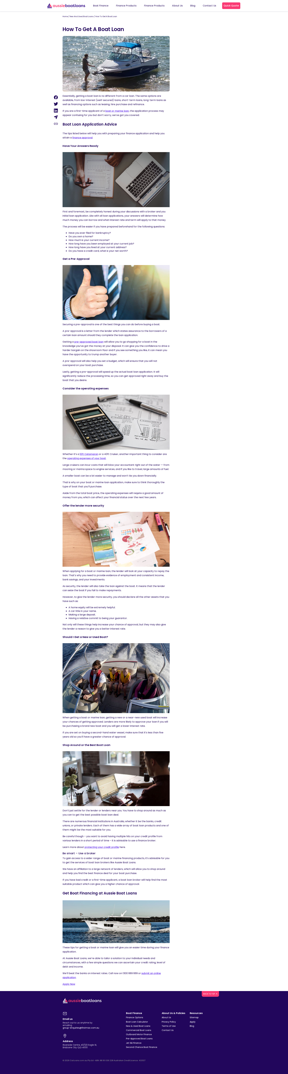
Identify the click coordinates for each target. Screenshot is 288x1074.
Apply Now (69, 984)
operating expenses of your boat (86, 458)
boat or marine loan (117, 111)
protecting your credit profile (101, 847)
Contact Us (168, 1030)
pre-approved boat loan (89, 342)
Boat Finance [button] (100, 5)
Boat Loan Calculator (137, 1021)
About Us (166, 1017)
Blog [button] (192, 5)
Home (65, 16)
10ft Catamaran (89, 454)
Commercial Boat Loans (138, 1030)
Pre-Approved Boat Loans (139, 1038)
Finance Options (134, 1017)
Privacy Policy (169, 1021)
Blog (192, 1026)
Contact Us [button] (209, 5)
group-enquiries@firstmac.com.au (81, 1027)
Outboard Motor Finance (139, 1034)
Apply (192, 1021)
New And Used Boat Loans (82, 16)
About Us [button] (177, 5)
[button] (231, 5)
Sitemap (194, 1017)
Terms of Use (169, 1026)
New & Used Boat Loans (138, 1026)
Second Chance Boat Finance (141, 1047)
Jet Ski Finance (133, 1042)
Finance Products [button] (126, 5)
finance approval (82, 137)
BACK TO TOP (209, 994)
